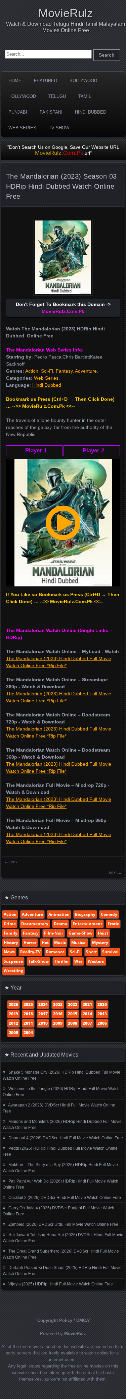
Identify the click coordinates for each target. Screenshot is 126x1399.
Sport (91, 952)
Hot (45, 942)
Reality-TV (30, 952)
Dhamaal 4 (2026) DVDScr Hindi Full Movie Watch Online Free (65, 1138)
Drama (60, 924)
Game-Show (80, 933)
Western (96, 961)
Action (31, 371)
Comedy (109, 914)
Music (60, 942)
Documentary (34, 924)
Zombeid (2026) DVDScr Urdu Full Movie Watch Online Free (63, 1224)
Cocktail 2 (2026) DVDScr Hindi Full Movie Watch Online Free (64, 1197)
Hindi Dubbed (90, 112)
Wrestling (13, 970)
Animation (59, 914)
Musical (79, 942)
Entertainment (87, 924)
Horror (30, 942)
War (78, 961)
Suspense (13, 961)
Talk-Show (38, 961)
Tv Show (59, 127)
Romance (55, 952)
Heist (103, 933)
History (11, 942)
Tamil (84, 96)
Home (15, 80)
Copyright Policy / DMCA (63, 1320)
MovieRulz (65, 12)
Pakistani (51, 112)
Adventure (86, 371)
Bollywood (83, 80)
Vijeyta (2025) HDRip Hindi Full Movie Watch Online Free (60, 1284)
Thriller (61, 961)
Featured (45, 80)
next (113, 872)
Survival (110, 952)
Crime (10, 924)
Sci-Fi (47, 371)
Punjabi (17, 112)
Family (10, 933)
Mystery (100, 942)
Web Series (22, 127)
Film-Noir (53, 933)
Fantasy (64, 371)
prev (13, 862)
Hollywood (22, 96)
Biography (85, 914)
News (9, 952)
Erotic (113, 924)
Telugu (57, 96)
